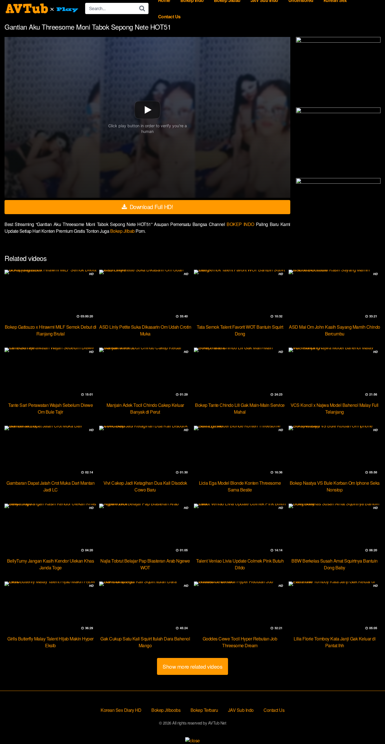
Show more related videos (192, 666)
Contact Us (169, 16)
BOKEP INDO (241, 224)
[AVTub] (43, 8)
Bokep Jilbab (123, 231)
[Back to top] (369, 726)
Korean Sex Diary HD (121, 710)
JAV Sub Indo (241, 710)
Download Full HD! (150, 207)
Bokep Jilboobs (165, 710)
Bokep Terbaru (204, 710)
